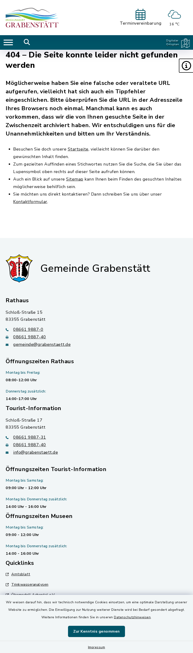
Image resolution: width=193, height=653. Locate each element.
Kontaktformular (30, 201)
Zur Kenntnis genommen (96, 631)
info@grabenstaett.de (35, 452)
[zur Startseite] (32, 17)
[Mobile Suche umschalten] (27, 42)
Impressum (96, 647)
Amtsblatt (20, 574)
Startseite (78, 149)
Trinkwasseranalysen (29, 584)
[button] (186, 66)
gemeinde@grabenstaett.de (42, 344)
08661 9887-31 (29, 437)
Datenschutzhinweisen (132, 617)
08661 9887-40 (29, 337)
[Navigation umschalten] (8, 42)
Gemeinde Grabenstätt (95, 268)
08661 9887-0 (28, 329)
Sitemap (74, 179)
